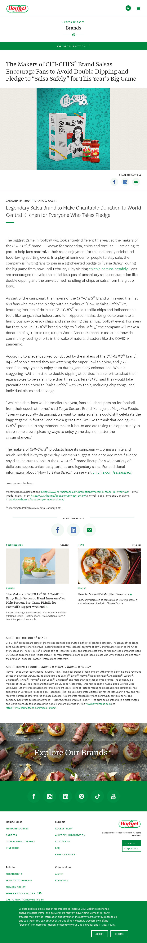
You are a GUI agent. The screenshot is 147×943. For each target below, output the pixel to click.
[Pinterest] (81, 796)
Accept (100, 934)
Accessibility (64, 828)
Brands (10, 587)
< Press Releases (73, 22)
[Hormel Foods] (17, 9)
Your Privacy (21, 893)
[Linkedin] (125, 182)
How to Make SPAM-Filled (104, 594)
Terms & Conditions (19, 880)
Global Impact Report (20, 841)
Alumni (60, 874)
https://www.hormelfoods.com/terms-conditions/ (35, 499)
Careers (11, 835)
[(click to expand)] (138, 9)
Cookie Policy (85, 924)
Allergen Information (70, 835)
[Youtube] (113, 796)
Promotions (14, 874)
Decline (119, 934)
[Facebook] (114, 182)
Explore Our (71, 752)
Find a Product (65, 854)
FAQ (57, 848)
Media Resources (17, 828)
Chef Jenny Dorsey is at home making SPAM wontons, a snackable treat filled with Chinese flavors (107, 601)
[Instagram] (49, 796)
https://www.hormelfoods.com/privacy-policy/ (58, 495)
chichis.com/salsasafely (108, 268)
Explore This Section (71, 46)
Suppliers (61, 880)
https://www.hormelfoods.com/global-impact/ (32, 708)
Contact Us (62, 841)
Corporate (130, 848)
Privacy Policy (16, 887)
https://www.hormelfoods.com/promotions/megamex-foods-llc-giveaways (84, 492)
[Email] (136, 182)
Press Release (14, 544)
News (81, 544)
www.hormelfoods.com (98, 704)
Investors (12, 848)
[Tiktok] (97, 796)
